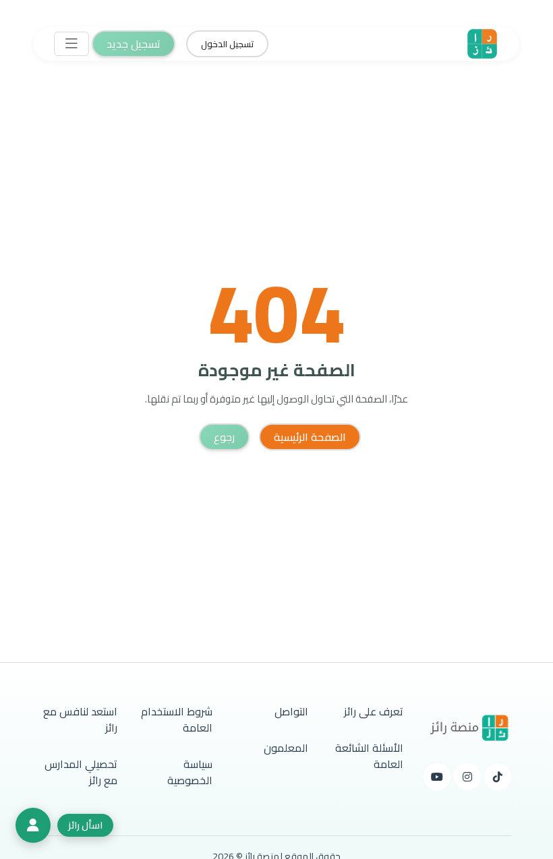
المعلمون (286, 748)
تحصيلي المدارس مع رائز (81, 772)
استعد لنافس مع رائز (80, 719)
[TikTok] (497, 776)
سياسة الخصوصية (189, 772)
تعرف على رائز (373, 711)
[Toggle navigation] (71, 44)
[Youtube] (437, 776)
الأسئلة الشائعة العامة (369, 756)
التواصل (291, 711)
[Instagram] (467, 776)
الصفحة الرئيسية (310, 437)
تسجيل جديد (134, 44)
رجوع (224, 437)
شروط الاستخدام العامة (176, 719)
